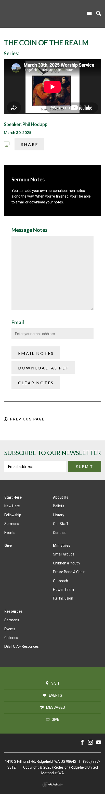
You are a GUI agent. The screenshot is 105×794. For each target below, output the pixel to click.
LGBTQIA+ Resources (21, 646)
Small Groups (63, 554)
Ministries (61, 545)
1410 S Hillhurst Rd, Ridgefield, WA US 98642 (40, 761)
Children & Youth (66, 563)
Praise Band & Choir (69, 572)
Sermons (11, 524)
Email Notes (36, 353)
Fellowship (12, 515)
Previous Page (27, 419)
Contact (59, 533)
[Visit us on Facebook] (82, 742)
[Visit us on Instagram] (90, 742)
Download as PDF (43, 367)
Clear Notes (36, 382)
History (58, 515)
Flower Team (63, 589)
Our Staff (60, 524)
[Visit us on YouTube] (98, 742)
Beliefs (58, 506)
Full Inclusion (63, 598)
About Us (60, 497)
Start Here (13, 497)
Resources (13, 611)
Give (8, 545)
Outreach (60, 581)
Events (9, 533)
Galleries (11, 638)
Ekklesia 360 (52, 784)
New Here (12, 506)
